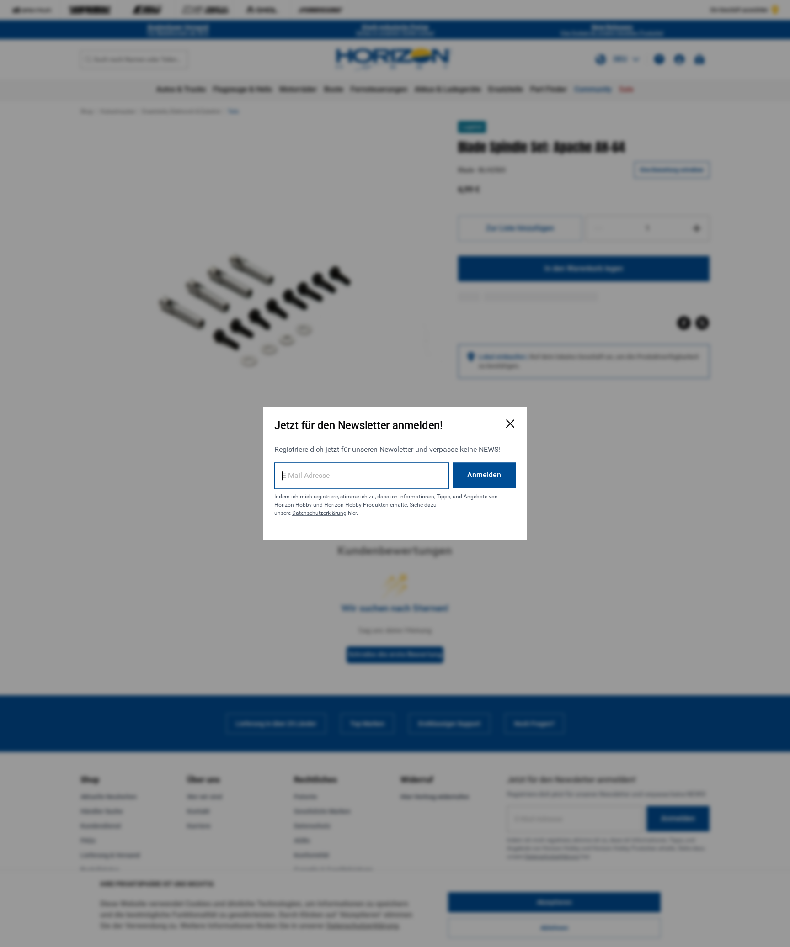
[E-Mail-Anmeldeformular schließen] (510, 423)
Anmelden (484, 475)
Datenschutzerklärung (319, 513)
